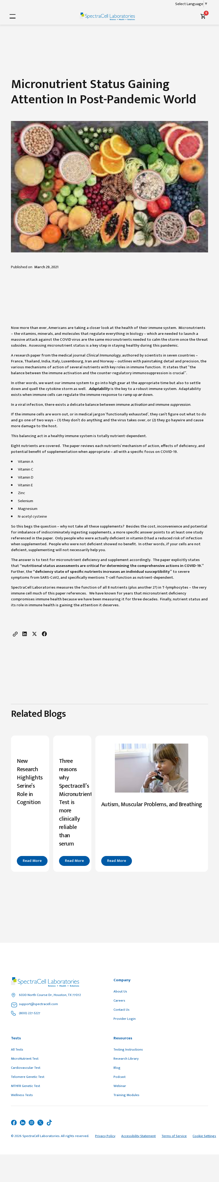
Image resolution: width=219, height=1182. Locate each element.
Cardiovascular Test (25, 1068)
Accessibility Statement (138, 1136)
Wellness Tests (22, 1095)
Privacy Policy (105, 1136)
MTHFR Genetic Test (25, 1086)
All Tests (17, 1049)
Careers (119, 1000)
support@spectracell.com (38, 1004)
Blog (117, 1068)
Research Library (126, 1059)
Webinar (120, 1086)
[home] (107, 16)
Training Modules (126, 1095)
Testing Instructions (128, 1049)
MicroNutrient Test (24, 1059)
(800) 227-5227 (29, 1013)
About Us (120, 991)
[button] (12, 16)
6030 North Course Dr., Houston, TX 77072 (50, 995)
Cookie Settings (204, 1136)
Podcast (120, 1077)
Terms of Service (174, 1136)
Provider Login (125, 1019)
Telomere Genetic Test (27, 1077)
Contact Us (122, 1010)
